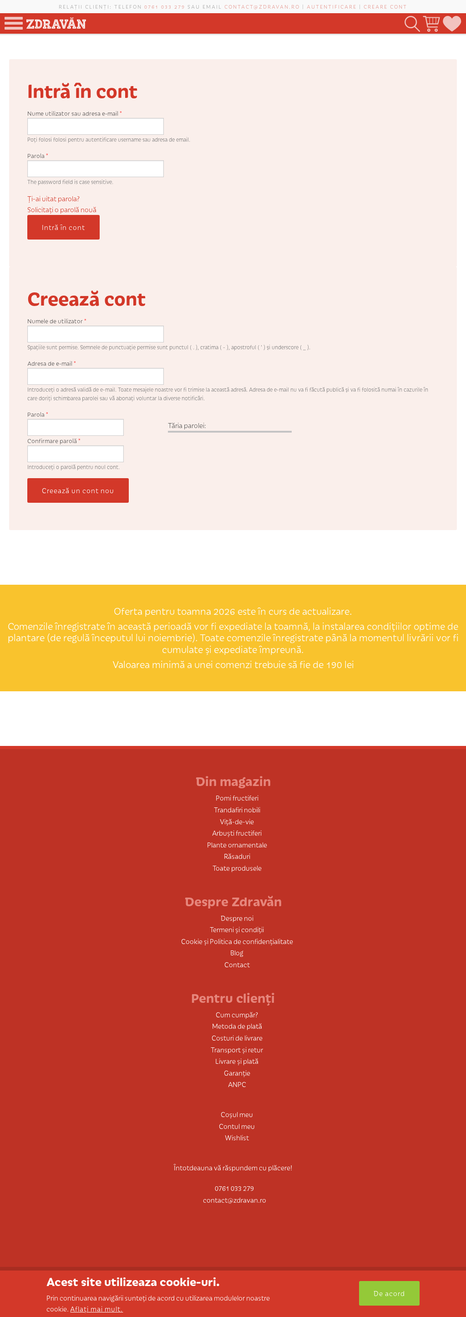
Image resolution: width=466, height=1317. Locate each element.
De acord (389, 1293)
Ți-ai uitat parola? (53, 198)
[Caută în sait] (411, 24)
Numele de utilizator (56, 320)
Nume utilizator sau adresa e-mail (74, 113)
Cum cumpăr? (237, 1014)
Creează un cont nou (78, 490)
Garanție (237, 1072)
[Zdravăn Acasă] (56, 21)
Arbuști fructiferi (237, 832)
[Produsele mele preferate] (451, 24)
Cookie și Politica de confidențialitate (237, 941)
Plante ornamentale (237, 844)
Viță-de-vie (237, 821)
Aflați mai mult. (96, 1308)
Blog (236, 952)
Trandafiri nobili (237, 809)
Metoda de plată (237, 1026)
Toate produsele (237, 868)
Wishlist (237, 1137)
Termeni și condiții (237, 929)
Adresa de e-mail (51, 363)
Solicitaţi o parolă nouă (61, 209)
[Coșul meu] (430, 24)
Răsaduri (237, 856)
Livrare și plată (236, 1061)
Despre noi (237, 918)
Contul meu (237, 1126)
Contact (237, 964)
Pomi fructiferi (237, 797)
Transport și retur (237, 1049)
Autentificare (332, 6)
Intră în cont (63, 227)
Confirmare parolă (54, 440)
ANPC (237, 1084)
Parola (37, 155)
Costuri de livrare (237, 1037)
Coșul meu (237, 1114)
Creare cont (385, 6)
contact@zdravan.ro (262, 6)
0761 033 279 (164, 6)
